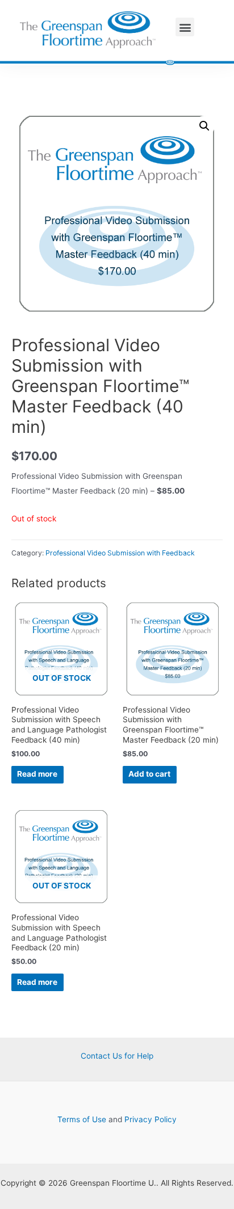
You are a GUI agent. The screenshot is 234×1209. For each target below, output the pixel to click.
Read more (37, 773)
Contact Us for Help (117, 1055)
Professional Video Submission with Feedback (120, 553)
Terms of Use (81, 1119)
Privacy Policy (150, 1119)
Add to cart (149, 773)
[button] (185, 27)
